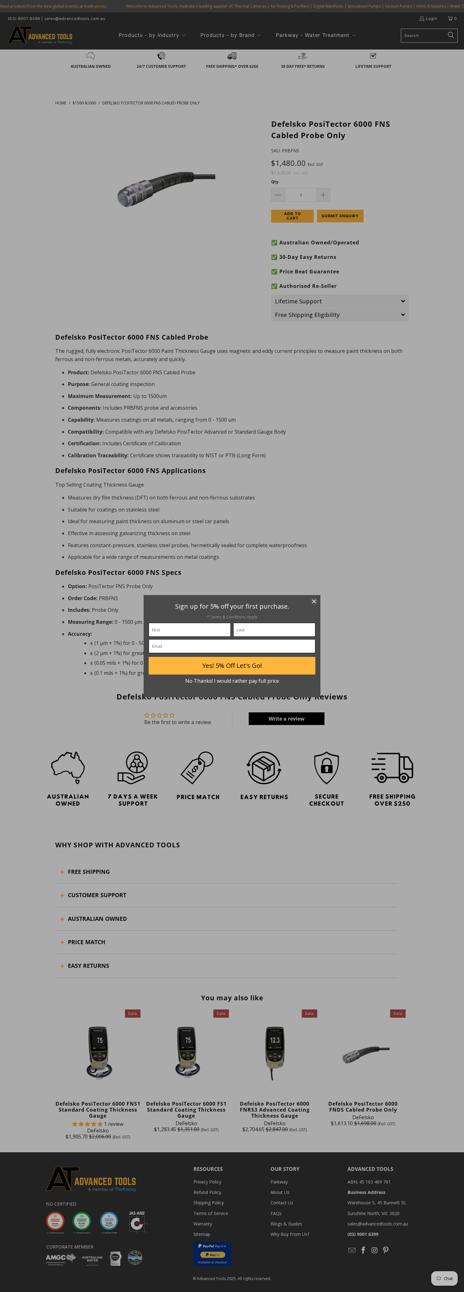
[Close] (314, 601)
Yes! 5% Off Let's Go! (232, 665)
